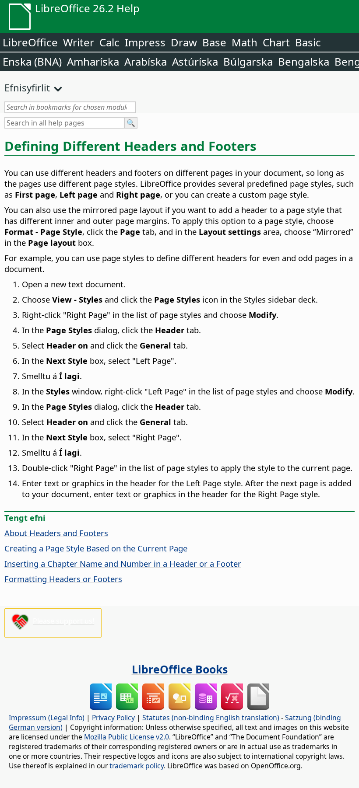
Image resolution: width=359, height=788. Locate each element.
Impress (145, 42)
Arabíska (145, 61)
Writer (78, 42)
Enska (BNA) (32, 61)
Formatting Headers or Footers (63, 578)
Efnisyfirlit (27, 87)
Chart (276, 42)
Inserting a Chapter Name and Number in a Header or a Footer (122, 563)
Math (244, 42)
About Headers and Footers (56, 532)
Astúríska (195, 61)
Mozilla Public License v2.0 (126, 737)
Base (214, 42)
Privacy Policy (113, 717)
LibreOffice (30, 42)
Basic (308, 42)
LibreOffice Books (180, 669)
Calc (109, 42)
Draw (184, 42)
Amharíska (93, 61)
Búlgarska (248, 61)
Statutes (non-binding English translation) (210, 717)
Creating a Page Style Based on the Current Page (95, 548)
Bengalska (303, 61)
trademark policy (136, 766)
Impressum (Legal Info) (46, 717)
